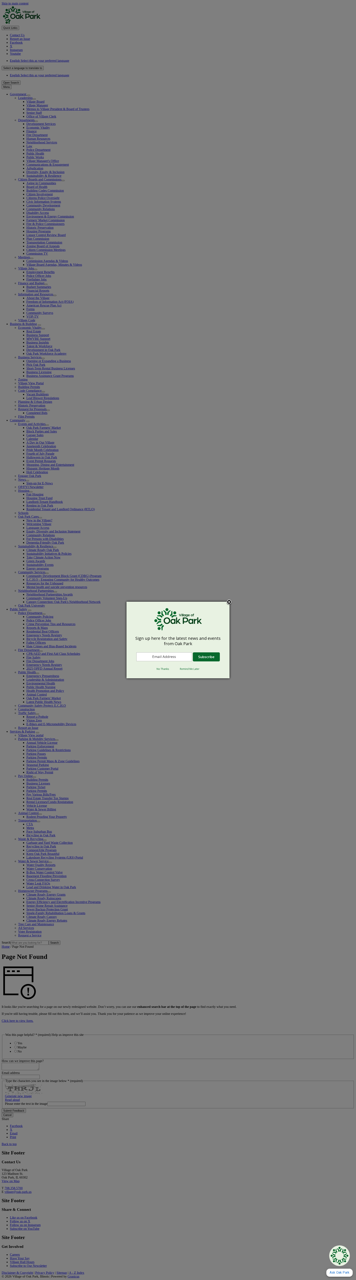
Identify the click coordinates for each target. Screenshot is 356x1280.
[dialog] (178, 640)
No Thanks (163, 669)
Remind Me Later (189, 669)
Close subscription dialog (229, 602)
